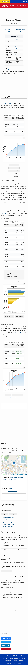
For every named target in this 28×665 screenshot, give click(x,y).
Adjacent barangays (20, 29)
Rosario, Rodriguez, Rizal (8, 519)
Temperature (17, 484)
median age (3, 213)
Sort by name (4, 514)
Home (2, 4)
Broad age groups (19, 316)
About (24, 655)
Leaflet (14, 474)
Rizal (17, 5)
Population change (8, 406)
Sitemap (21, 660)
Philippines (8, 4)
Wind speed (11, 486)
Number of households (14, 167)
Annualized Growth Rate (17, 394)
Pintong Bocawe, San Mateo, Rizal (10, 521)
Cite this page (4, 633)
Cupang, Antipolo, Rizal (8, 522)
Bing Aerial (10, 479)
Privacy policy (8, 660)
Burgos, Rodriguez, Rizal (8, 524)
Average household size (14, 170)
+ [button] (2, 457)
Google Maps (16, 479)
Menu (25, 1)
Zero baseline (15, 176)
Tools (8, 655)
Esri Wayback (13, 481)
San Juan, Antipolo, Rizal (8, 517)
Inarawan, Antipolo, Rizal (8, 526)
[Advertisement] (14, 12)
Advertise (5, 658)
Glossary (4, 655)
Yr (10, 488)
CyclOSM (4, 479)
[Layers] (3, 472)
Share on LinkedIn (6, 645)
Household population (14, 164)
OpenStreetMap (13, 477)
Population (8, 394)
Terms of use (22, 658)
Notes (20, 31)
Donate (16, 658)
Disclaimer (15, 660)
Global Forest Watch (12, 490)
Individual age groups (9, 316)
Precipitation (5, 486)
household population (8, 103)
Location (8, 31)
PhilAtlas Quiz (14, 655)
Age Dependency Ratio (18, 208)
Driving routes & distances (10, 496)
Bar (17, 174)
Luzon (15, 4)
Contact (11, 658)
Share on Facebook (6, 638)
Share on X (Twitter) (6, 642)
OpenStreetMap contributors (21, 474)
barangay (16, 39)
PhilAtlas (6, 1)
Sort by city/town (12, 514)
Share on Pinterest (6, 649)
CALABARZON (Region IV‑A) (7, 5)
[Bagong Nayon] (14, 463)
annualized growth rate (18, 332)
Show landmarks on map (6, 571)
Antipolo (22, 5)
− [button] (2, 459)
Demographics (8, 29)
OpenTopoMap (21, 477)
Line (13, 174)
